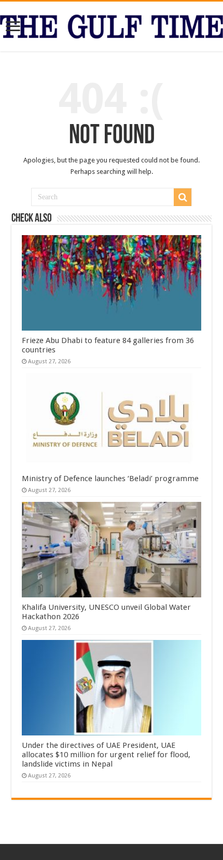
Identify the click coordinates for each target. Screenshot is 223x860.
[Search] (182, 197)
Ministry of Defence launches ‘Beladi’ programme (110, 478)
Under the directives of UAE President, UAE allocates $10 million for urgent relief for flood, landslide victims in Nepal (106, 755)
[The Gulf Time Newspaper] (111, 24)
